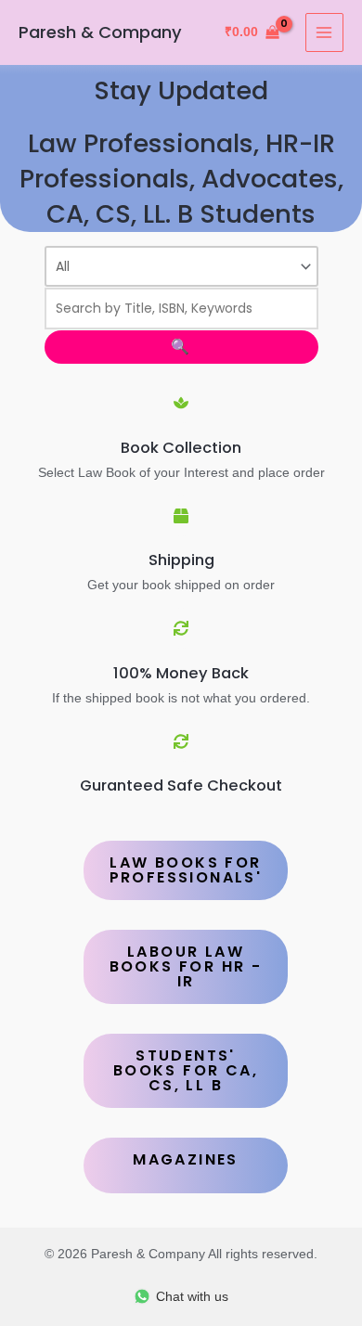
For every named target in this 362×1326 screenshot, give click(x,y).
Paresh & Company (100, 32)
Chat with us (192, 1296)
